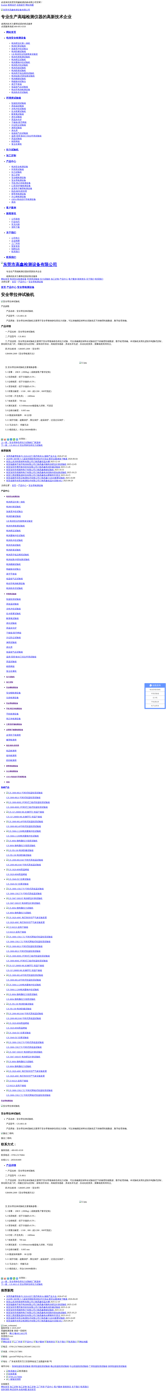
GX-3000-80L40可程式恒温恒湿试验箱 (23, 826)
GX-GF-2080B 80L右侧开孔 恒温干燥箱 (24, 817)
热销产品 (5, 787)
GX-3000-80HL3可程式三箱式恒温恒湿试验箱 (27, 807)
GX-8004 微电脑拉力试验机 (18, 913)
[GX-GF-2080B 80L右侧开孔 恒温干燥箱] (25, 812)
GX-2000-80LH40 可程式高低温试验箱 (23, 865)
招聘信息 (15, 249)
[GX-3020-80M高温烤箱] (17, 869)
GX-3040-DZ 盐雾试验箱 (17, 884)
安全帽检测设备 (18, 177)
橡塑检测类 (11, 740)
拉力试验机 (12, 149)
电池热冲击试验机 (19, 65)
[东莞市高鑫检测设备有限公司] (15, 10)
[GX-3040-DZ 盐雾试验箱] (18, 879)
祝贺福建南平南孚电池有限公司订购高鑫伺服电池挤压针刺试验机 (36, 464)
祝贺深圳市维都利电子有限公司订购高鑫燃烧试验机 (30, 470)
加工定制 (11, 155)
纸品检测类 (11, 751)
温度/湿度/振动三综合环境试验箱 (26, 136)
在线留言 (21, 5)
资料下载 (15, 227)
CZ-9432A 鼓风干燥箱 (16, 932)
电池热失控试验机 (19, 92)
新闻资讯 (11, 213)
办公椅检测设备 (18, 197)
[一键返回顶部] (13, 1379)
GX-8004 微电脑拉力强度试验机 (20, 845)
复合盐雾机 (16, 144)
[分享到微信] (14, 439)
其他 (13, 202)
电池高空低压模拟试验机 (22, 73)
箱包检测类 (11, 755)
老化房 (14, 130)
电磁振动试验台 (18, 81)
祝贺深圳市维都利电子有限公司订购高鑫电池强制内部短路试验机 (36, 472)
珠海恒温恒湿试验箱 (21, 1366)
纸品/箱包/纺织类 (19, 191)
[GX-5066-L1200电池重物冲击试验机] (23, 831)
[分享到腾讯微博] (8, 439)
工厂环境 (15, 243)
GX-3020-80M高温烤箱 (16, 874)
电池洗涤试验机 (18, 68)
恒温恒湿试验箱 (18, 103)
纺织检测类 (11, 760)
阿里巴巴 (5, 1339)
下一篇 (22, 445)
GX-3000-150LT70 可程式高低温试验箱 (24, 893)
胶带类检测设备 (18, 194)
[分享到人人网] (11, 439)
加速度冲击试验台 (19, 49)
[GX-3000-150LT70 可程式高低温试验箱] (25, 889)
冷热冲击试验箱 (18, 109)
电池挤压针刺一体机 (20, 43)
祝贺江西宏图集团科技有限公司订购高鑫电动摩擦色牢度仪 (33, 475)
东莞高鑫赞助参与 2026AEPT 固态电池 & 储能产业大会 (31, 456)
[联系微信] (11, 1371)
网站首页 (11, 32)
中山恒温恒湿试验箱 (79, 1366)
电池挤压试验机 (18, 60)
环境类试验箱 (13, 98)
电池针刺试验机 (18, 46)
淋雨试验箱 (16, 128)
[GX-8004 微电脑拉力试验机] (19, 908)
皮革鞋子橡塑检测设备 (21, 188)
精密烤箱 (15, 141)
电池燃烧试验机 (18, 79)
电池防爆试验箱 (18, 51)
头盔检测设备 (12, 698)
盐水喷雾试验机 (18, 111)
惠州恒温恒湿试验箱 (40, 1366)
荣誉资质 (15, 246)
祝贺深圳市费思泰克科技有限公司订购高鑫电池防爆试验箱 (33, 467)
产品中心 (11, 161)
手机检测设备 (12, 714)
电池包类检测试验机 (20, 57)
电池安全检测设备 (16, 37)
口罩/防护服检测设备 (21, 186)
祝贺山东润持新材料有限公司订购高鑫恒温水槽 (28, 461)
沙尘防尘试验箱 (18, 125)
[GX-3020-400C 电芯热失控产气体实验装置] (26, 917)
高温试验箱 (16, 139)
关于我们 (11, 232)
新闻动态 (12, 5)
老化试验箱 (16, 117)
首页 (14, 282)
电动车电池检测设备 (20, 89)
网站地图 (29, 5)
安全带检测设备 (18, 180)
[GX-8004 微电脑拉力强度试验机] (21, 841)
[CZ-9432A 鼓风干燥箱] (17, 927)
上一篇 (20, 442)
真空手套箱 (16, 84)
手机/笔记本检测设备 (21, 183)
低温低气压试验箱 (19, 87)
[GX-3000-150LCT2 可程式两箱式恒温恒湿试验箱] (29, 937)
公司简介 (15, 238)
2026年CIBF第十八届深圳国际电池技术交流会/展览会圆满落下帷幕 (36, 459)
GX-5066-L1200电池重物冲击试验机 (22, 836)
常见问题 (15, 224)
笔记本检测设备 (13, 719)
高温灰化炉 (16, 119)
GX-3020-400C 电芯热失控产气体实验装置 (25, 922)
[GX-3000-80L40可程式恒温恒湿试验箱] (24, 821)
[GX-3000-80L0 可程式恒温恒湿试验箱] (24, 793)
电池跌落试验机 (18, 70)
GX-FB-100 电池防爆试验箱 (18, 855)
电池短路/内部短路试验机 (23, 76)
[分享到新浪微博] (5, 439)
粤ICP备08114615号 (18, 1333)
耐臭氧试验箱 (17, 114)
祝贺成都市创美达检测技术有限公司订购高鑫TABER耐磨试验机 (35, 478)
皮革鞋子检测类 (13, 735)
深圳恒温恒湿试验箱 (117, 1366)
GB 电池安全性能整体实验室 (24, 54)
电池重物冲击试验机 (20, 62)
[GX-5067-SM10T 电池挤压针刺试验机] (24, 898)
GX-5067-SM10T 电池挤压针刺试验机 (23, 903)
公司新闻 (15, 219)
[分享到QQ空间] (2, 439)
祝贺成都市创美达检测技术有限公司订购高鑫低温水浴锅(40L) (34, 481)
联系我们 (15, 252)
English (4, 5)
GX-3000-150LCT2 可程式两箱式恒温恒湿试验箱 (28, 941)
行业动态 (15, 222)
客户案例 (11, 207)
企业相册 (15, 241)
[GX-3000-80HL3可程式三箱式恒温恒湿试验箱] (28, 802)
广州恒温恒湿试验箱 (98, 1366)
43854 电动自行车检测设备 (23, 199)
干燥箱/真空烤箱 (18, 122)
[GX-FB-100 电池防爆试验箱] (19, 850)
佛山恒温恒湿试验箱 (59, 1366)
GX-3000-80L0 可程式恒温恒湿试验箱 (23, 797)
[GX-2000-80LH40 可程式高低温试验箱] (24, 860)
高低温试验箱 (17, 106)
